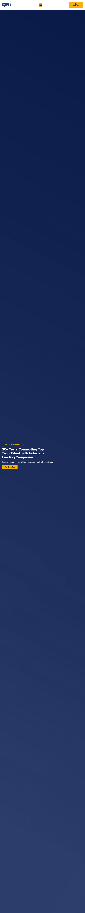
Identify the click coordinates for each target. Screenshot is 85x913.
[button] (40, 5)
